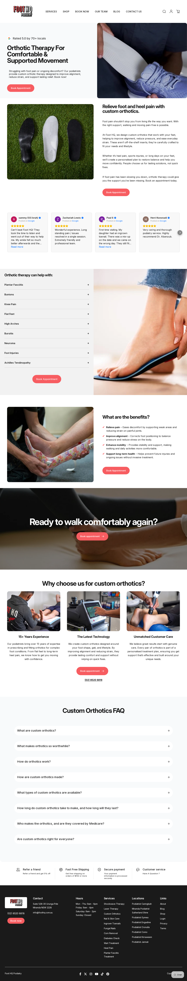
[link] (33, 611)
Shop (162, 913)
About (163, 904)
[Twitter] (85, 974)
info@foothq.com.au (43, 912)
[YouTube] (96, 974)
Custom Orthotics (112, 913)
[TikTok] (102, 974)
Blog (162, 908)
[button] (180, 232)
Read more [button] (17, 246)
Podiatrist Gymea (140, 917)
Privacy (163, 923)
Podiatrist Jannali (140, 942)
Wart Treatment (111, 943)
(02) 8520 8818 (16, 913)
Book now (16, 920)
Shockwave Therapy (114, 904)
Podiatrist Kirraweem (142, 937)
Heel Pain (108, 948)
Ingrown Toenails (112, 923)
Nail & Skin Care (111, 918)
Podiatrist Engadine (141, 922)
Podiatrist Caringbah (142, 904)
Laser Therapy (111, 908)
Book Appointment (46, 379)
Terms (163, 928)
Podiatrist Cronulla (141, 927)
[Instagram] (91, 974)
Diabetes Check (112, 938)
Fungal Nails (110, 928)
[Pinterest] (107, 974)
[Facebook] (80, 974)
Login (162, 918)
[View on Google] (14, 219)
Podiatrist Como (139, 932)
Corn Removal (111, 933)
